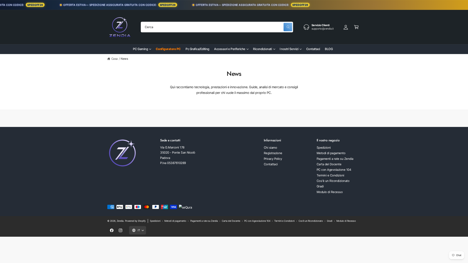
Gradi (320, 186)
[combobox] (217, 27)
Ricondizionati (262, 49)
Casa (114, 58)
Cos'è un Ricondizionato (333, 181)
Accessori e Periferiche (229, 49)
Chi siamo (270, 147)
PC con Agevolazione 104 (334, 169)
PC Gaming (140, 49)
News (124, 58)
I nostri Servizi (289, 49)
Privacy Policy (273, 159)
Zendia (120, 221)
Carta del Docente (329, 164)
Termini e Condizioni (330, 175)
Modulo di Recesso (330, 192)
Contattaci (271, 164)
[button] (356, 27)
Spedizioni (324, 147)
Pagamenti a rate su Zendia (335, 159)
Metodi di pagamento (331, 153)
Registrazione (273, 153)
